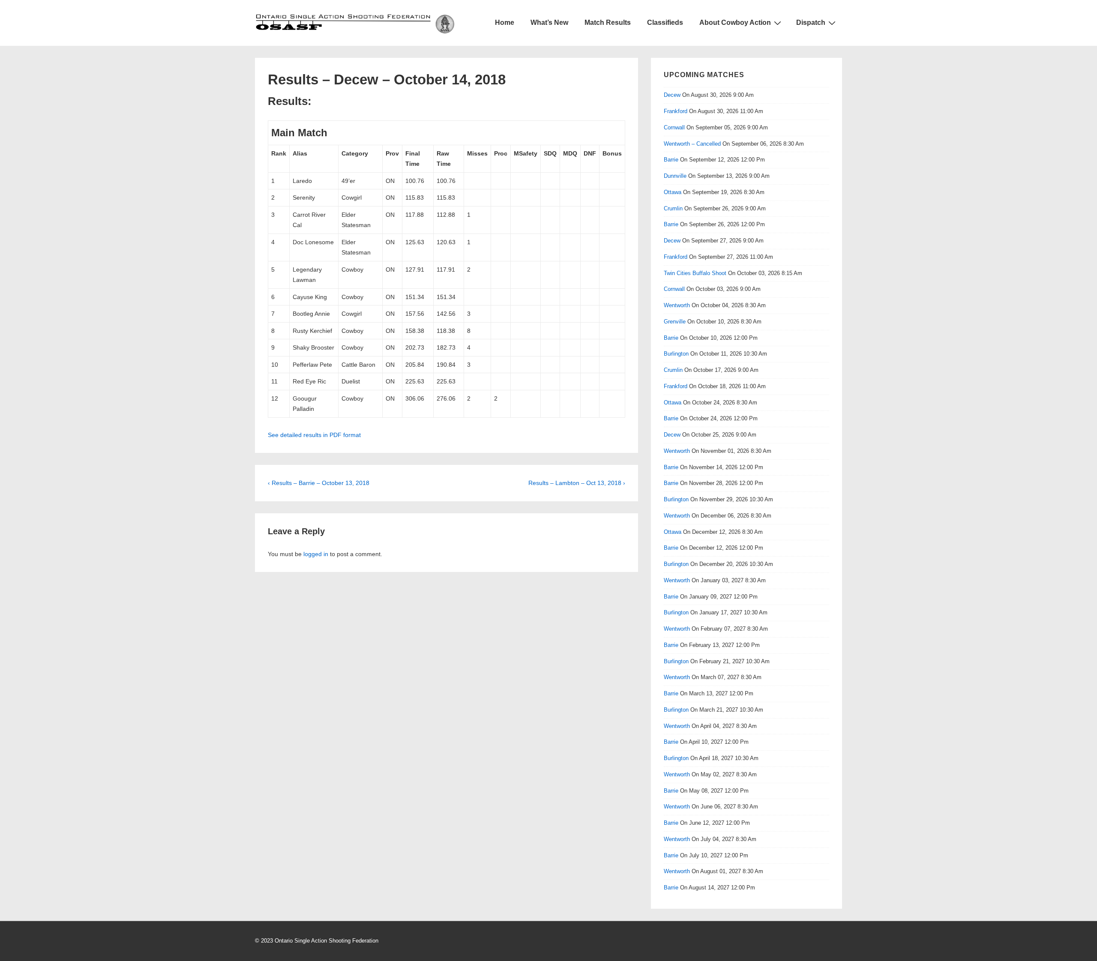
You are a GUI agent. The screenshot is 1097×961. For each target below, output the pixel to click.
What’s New (549, 22)
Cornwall (674, 127)
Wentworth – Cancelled (692, 144)
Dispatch (810, 22)
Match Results (607, 22)
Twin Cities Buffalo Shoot (695, 273)
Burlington (676, 353)
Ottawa (672, 192)
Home (504, 22)
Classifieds (665, 22)
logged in (315, 554)
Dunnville (675, 176)
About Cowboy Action (735, 22)
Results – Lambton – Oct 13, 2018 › (576, 482)
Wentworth (677, 305)
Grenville (675, 321)
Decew (672, 95)
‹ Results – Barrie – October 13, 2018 (318, 482)
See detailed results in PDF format (314, 434)
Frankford (675, 111)
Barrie (671, 159)
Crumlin (673, 208)
